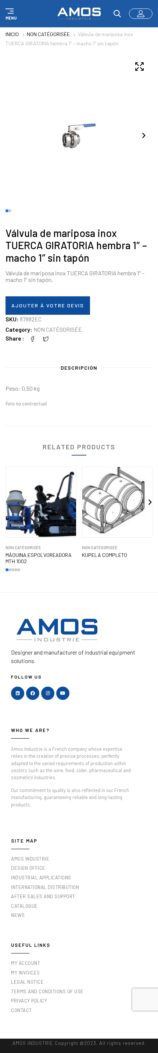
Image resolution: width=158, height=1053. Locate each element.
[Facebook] (33, 338)
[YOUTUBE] (62, 693)
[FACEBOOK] (32, 693)
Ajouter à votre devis (47, 305)
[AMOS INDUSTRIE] (78, 13)
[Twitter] (46, 338)
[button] (10, 13)
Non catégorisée (48, 34)
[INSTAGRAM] (47, 693)
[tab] (79, 369)
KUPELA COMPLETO (104, 555)
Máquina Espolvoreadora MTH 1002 (39, 558)
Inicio (12, 34)
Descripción (79, 368)
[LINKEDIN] (17, 693)
